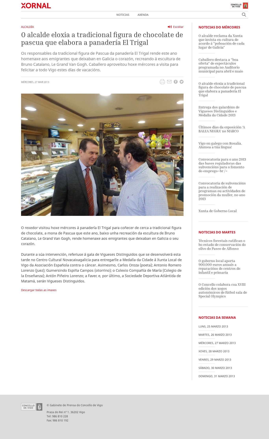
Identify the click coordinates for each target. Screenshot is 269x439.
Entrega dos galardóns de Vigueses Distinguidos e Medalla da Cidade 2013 (219, 111)
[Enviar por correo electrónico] (169, 82)
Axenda (143, 15)
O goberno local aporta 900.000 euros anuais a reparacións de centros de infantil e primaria (219, 266)
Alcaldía (27, 27)
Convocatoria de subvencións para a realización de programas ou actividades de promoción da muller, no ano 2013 (222, 191)
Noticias (122, 15)
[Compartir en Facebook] (176, 82)
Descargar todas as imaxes (39, 290)
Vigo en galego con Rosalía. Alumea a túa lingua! (220, 145)
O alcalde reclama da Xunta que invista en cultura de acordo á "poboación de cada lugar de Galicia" (222, 41)
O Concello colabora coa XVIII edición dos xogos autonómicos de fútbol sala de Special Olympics (223, 290)
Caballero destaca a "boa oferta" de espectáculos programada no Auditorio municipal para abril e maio (221, 65)
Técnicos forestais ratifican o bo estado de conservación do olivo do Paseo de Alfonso (222, 244)
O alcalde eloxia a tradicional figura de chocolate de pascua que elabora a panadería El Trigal (222, 89)
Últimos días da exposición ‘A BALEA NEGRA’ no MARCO (222, 129)
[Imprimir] (162, 82)
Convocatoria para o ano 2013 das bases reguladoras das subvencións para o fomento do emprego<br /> (222, 165)
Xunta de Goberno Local (218, 211)
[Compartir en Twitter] (182, 82)
